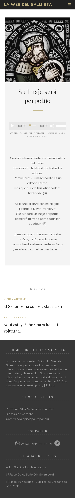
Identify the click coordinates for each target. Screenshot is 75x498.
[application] (37, 126)
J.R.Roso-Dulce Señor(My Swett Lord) (30, 474)
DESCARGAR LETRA (38, 136)
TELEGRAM (46, 444)
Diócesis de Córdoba (20, 414)
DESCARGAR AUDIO (56, 133)
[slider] (61, 125)
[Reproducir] (12, 126)
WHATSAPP (29, 444)
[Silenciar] (52, 126)
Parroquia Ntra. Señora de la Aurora (30, 409)
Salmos (39, 289)
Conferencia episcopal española (27, 419)
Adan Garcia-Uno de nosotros (26, 467)
